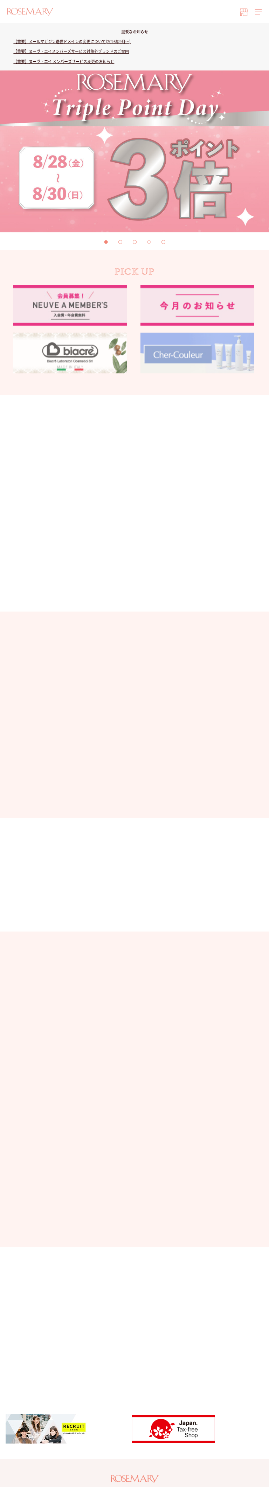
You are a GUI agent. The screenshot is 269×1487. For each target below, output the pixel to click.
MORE (130, 800)
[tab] (106, 242)
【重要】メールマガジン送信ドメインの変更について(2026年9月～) (72, 42)
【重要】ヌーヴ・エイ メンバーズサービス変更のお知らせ (63, 61)
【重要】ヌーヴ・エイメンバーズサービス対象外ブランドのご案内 (71, 51)
